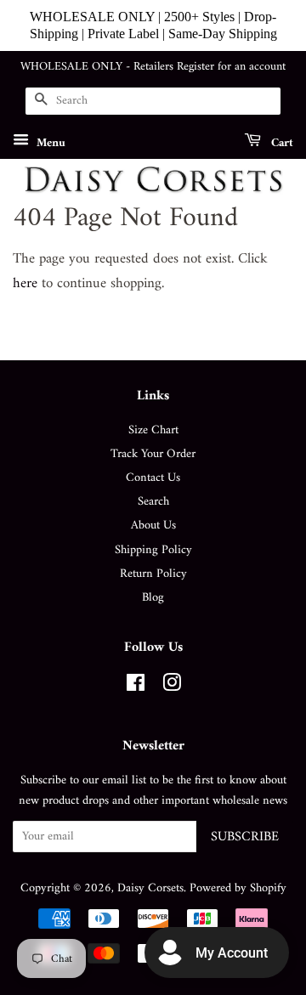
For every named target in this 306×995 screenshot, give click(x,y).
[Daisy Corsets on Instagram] (171, 687)
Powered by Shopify (238, 888)
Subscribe (245, 837)
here (25, 284)
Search (153, 501)
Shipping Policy (153, 550)
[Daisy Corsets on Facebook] (135, 687)
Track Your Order (153, 454)
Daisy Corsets (150, 888)
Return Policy (153, 574)
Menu (49, 142)
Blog (153, 597)
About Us (153, 525)
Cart (280, 142)
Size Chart (153, 430)
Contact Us (153, 478)
